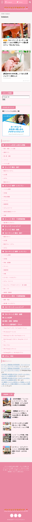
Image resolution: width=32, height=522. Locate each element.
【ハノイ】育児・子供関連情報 (14, 219)
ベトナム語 (6, 163)
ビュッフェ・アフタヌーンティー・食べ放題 (15, 285)
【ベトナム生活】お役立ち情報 (14, 145)
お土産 (5, 174)
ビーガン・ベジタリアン (10, 277)
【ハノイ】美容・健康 (11, 229)
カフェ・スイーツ (8, 281)
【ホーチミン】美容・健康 (13, 314)
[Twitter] (15, 515)
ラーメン (6, 200)
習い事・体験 (7, 156)
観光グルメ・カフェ (9, 244)
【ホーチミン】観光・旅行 (13, 233)
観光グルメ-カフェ (8, 170)
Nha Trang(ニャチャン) (10, 348)
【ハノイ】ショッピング (12, 226)
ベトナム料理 (7, 189)
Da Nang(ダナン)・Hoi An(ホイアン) (13, 352)
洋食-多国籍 (7, 196)
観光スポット (7, 182)
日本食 (5, 193)
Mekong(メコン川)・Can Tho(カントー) (14, 335)
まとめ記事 (8, 317)
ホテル (5, 178)
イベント (6, 159)
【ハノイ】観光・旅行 (11, 167)
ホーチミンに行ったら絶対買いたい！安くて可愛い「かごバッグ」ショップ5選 (20, 425)
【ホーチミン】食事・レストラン (15, 251)
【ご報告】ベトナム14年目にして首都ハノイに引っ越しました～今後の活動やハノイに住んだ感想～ (15, 384)
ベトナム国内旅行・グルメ (13, 324)
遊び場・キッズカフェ (9, 303)
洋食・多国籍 (7, 262)
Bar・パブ (6, 288)
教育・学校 (6, 299)
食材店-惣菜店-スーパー (10, 211)
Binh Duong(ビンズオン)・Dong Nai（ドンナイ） (16, 340)
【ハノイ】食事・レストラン (14, 185)
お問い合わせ (20, 471)
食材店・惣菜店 (8, 292)
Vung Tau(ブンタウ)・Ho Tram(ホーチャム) (15, 328)
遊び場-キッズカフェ (9, 222)
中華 (5, 215)
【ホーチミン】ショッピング (14, 307)
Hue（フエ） (7, 345)
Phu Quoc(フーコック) (10, 331)
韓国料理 (6, 204)
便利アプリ (6, 152)
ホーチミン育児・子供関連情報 (14, 296)
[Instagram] (11, 515)
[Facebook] (19, 515)
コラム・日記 (8, 356)
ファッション (7, 310)
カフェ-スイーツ (8, 208)
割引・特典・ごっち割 (9, 148)
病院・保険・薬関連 (11, 321)
